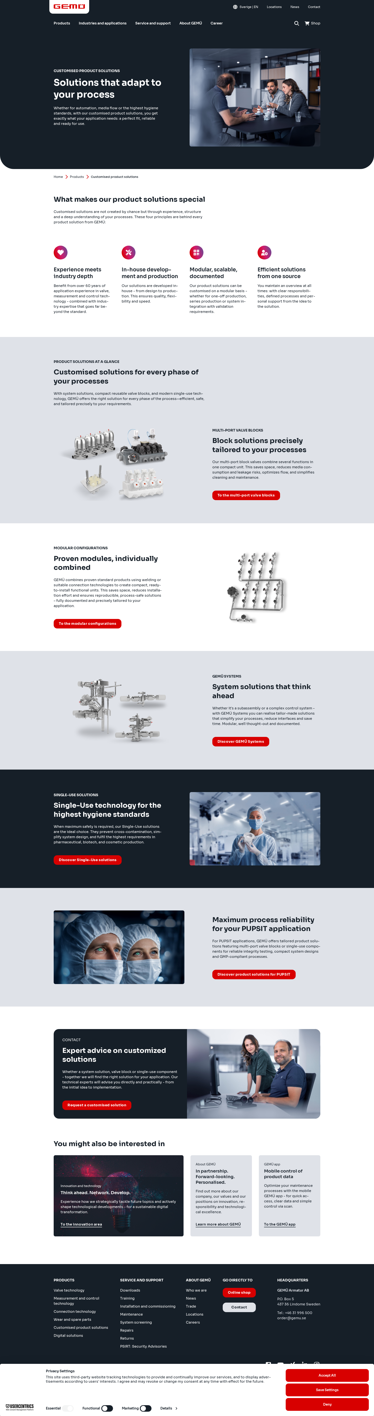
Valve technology (69, 1290)
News (191, 1298)
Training (127, 1298)
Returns (127, 1338)
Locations (194, 1314)
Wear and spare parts (72, 1319)
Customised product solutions (81, 1327)
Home (58, 177)
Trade (191, 1306)
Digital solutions (68, 1335)
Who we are (196, 1290)
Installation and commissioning (148, 1306)
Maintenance (131, 1314)
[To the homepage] (69, 6)
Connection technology (75, 1311)
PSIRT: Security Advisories (143, 1346)
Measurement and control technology (76, 1301)
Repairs (127, 1330)
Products (77, 177)
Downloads (130, 1290)
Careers (193, 1322)
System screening (136, 1322)
